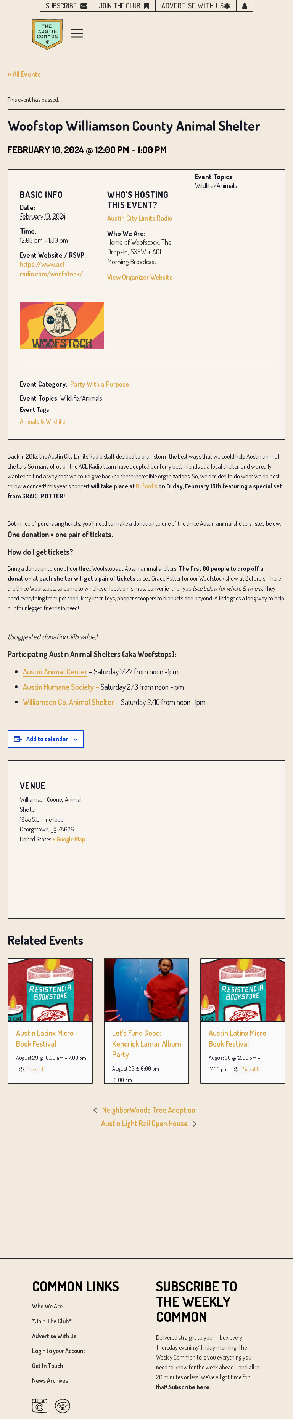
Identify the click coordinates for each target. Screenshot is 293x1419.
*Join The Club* (52, 1321)
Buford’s (146, 486)
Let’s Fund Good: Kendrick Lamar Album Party (146, 1043)
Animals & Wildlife (42, 421)
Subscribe (61, 6)
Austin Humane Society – (62, 687)
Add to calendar (47, 739)
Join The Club (119, 6)
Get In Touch (47, 1365)
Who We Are (47, 1306)
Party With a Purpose (99, 384)
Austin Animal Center (55, 671)
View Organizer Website (140, 277)
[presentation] (50, 990)
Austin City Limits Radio (139, 218)
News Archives (50, 1380)
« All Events (24, 74)
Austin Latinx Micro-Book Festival (46, 1038)
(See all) (35, 1069)
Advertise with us (192, 6)
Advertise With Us (54, 1336)
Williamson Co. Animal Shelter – (72, 702)
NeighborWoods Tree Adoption (148, 1110)
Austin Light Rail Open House (145, 1123)
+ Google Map (68, 839)
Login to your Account (58, 1351)
